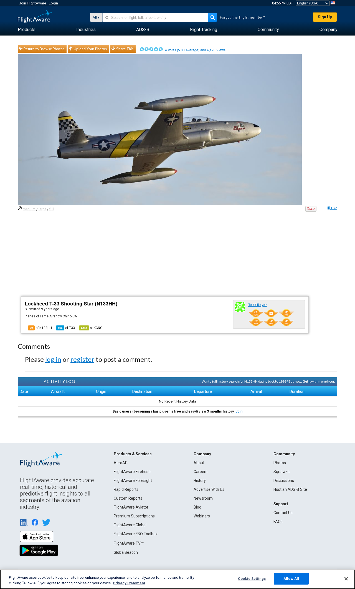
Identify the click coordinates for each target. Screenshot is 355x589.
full (51, 209)
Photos (279, 463)
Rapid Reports (126, 489)
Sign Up (325, 17)
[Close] (346, 579)
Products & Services (133, 454)
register (82, 359)
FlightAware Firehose (132, 471)
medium (29, 209)
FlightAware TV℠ (129, 543)
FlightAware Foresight (133, 480)
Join (238, 411)
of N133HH (41, 328)
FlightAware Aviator (131, 507)
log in (53, 359)
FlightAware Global (130, 525)
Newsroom (203, 498)
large (42, 209)
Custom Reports (128, 498)
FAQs (278, 521)
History (200, 480)
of (66, 328)
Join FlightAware (32, 3)
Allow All (291, 579)
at (92, 328)
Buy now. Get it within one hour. (311, 381)
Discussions (283, 480)
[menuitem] (26, 30)
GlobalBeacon (126, 552)
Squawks (281, 471)
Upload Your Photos (90, 49)
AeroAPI (121, 463)
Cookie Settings (252, 579)
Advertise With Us (209, 489)
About (199, 463)
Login (53, 3)
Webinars (202, 516)
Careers (200, 471)
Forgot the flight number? (242, 17)
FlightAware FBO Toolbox (136, 534)
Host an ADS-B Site (290, 489)
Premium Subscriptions (134, 516)
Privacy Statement (129, 583)
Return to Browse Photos (44, 49)
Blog (197, 507)
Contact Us (283, 512)
